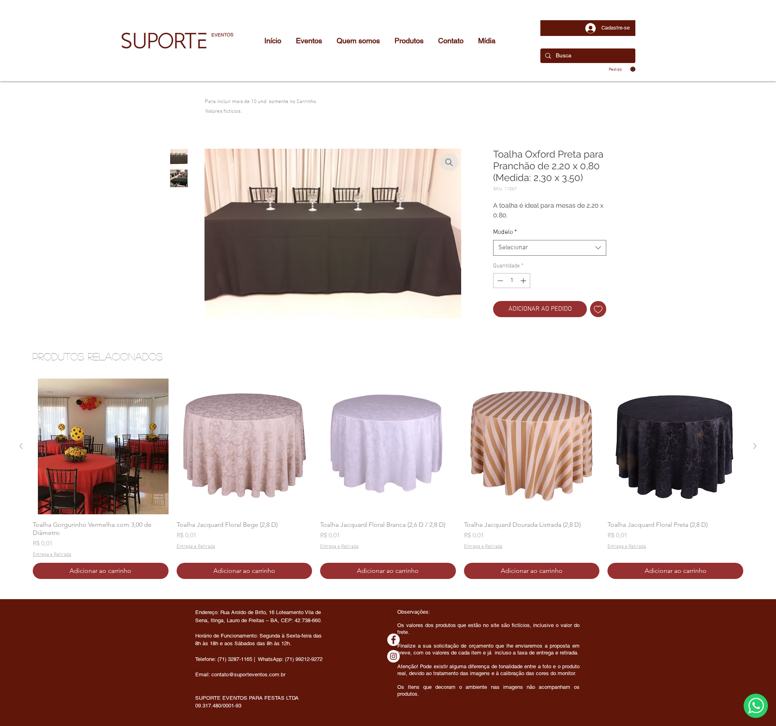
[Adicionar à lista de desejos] (598, 309)
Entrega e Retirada (52, 555)
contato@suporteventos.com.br (248, 674)
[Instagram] (393, 656)
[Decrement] (499, 281)
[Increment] (524, 281)
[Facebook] (393, 639)
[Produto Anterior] (21, 446)
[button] (622, 69)
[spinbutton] (511, 281)
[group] (388, 478)
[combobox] (549, 248)
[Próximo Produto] (755, 446)
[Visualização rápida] (101, 446)
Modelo (505, 232)
